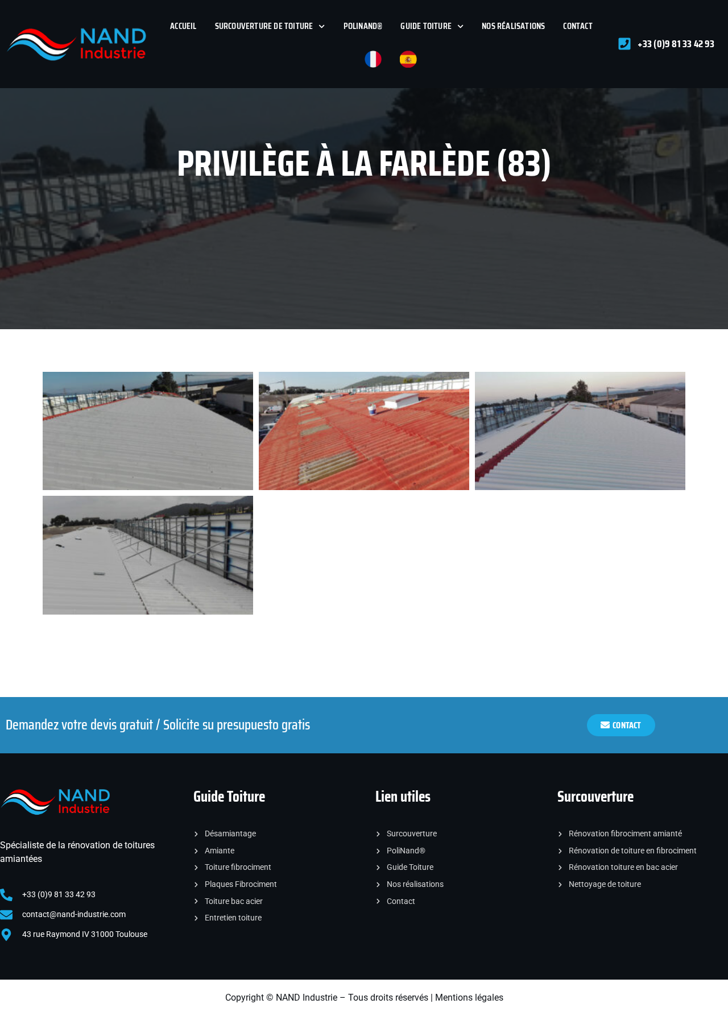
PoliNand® (363, 26)
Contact (577, 26)
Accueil (183, 26)
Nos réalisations (513, 26)
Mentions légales (469, 997)
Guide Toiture (426, 26)
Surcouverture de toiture (264, 26)
